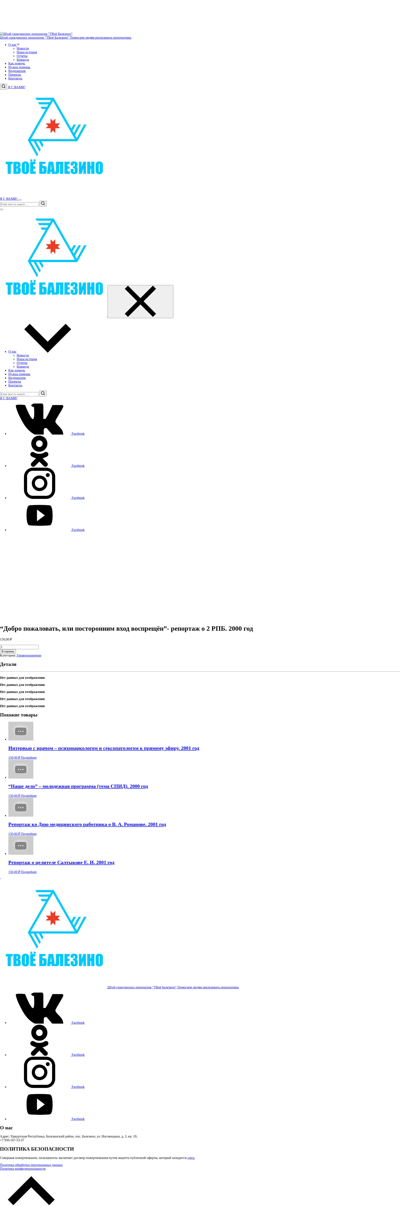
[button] (17, 44)
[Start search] (42, 204)
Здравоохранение (28, 655)
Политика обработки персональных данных (31, 1165)
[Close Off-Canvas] (140, 301)
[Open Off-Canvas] (19, 200)
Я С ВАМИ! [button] (16, 87)
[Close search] (1, 209)
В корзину (8, 651)
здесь (191, 1158)
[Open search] (3, 87)
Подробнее (29, 757)
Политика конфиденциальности (23, 1168)
